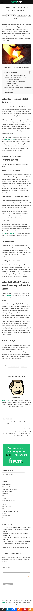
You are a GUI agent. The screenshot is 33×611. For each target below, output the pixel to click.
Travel (5, 518)
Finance (5, 493)
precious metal (14, 366)
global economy (10, 139)
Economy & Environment (10, 489)
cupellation (13, 233)
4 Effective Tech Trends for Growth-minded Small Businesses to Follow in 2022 (17, 433)
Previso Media (22, 602)
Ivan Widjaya (5, 400)
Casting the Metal (11, 83)
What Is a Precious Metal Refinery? (14, 75)
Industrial (10, 15)
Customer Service (8, 487)
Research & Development (10, 511)
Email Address (16, 567)
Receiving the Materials (12, 79)
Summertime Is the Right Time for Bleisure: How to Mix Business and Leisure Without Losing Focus (17, 529)
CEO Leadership (7, 484)
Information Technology (10, 500)
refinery (24, 366)
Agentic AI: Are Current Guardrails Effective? (16, 547)
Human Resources (8, 496)
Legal (4, 504)
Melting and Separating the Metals (15, 81)
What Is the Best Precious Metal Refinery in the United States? (18, 89)
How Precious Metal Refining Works (15, 77)
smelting (4, 233)
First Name (16, 574)
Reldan (9, 295)
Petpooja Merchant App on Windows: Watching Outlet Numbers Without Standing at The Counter (16, 543)
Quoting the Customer (12, 85)
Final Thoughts (8, 92)
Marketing (6, 509)
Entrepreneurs (7, 491)
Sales (4, 513)
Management (7, 506)
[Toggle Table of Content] (30, 72)
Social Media (6, 515)
